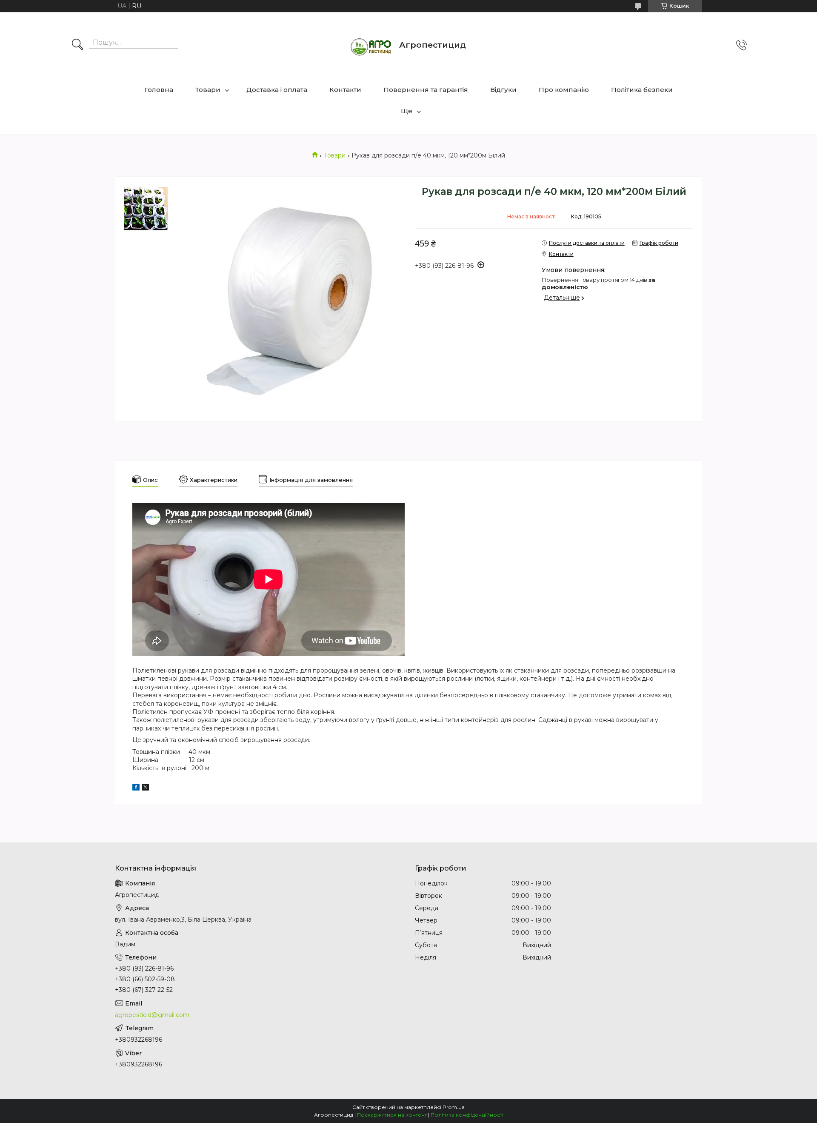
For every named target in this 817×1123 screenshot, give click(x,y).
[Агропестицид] (371, 45)
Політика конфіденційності (467, 1115)
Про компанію (564, 90)
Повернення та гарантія (425, 90)
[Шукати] (77, 45)
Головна (159, 90)
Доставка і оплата (276, 90)
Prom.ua (454, 1107)
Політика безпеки (642, 90)
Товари (207, 90)
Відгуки (503, 90)
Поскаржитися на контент (392, 1115)
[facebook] (136, 788)
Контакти (345, 90)
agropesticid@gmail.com (152, 1015)
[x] (145, 788)
